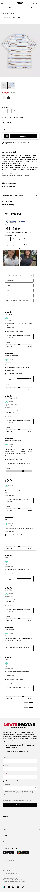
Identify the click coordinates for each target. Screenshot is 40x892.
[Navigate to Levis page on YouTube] (18, 887)
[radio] (5, 111)
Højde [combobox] (8, 285)
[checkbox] (4, 781)
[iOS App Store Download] (8, 852)
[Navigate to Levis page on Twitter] (22, 887)
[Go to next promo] (34, 7)
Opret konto (20, 805)
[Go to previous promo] (6, 7)
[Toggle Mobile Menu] (2, 3)
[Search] (34, 3)
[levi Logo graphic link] (20, 3)
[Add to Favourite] (6, 136)
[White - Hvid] (4, 97)
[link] (5, 863)
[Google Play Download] (23, 852)
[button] (6, 123)
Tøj (4, 13)
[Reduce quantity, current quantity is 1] (28, 129)
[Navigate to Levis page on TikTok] (4, 887)
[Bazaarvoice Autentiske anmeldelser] (16, 221)
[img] (35, 788)
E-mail (5, 773)
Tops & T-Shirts (11, 13)
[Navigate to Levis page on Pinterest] (9, 887)
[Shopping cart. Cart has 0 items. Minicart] (37, 3)
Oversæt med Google (10, 327)
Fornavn (5, 757)
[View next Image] (39, 50)
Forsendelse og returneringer (21, 143)
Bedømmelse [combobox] (10, 280)
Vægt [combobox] (8, 290)
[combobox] (22, 300)
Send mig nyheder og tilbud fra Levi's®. (15, 780)
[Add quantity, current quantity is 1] (36, 129)
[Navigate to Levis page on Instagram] (13, 887)
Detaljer (31, 7)
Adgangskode (6, 784)
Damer (6, 13)
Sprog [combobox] (8, 295)
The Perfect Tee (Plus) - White (24, 463)
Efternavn (5, 765)
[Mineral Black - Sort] (8, 97)
